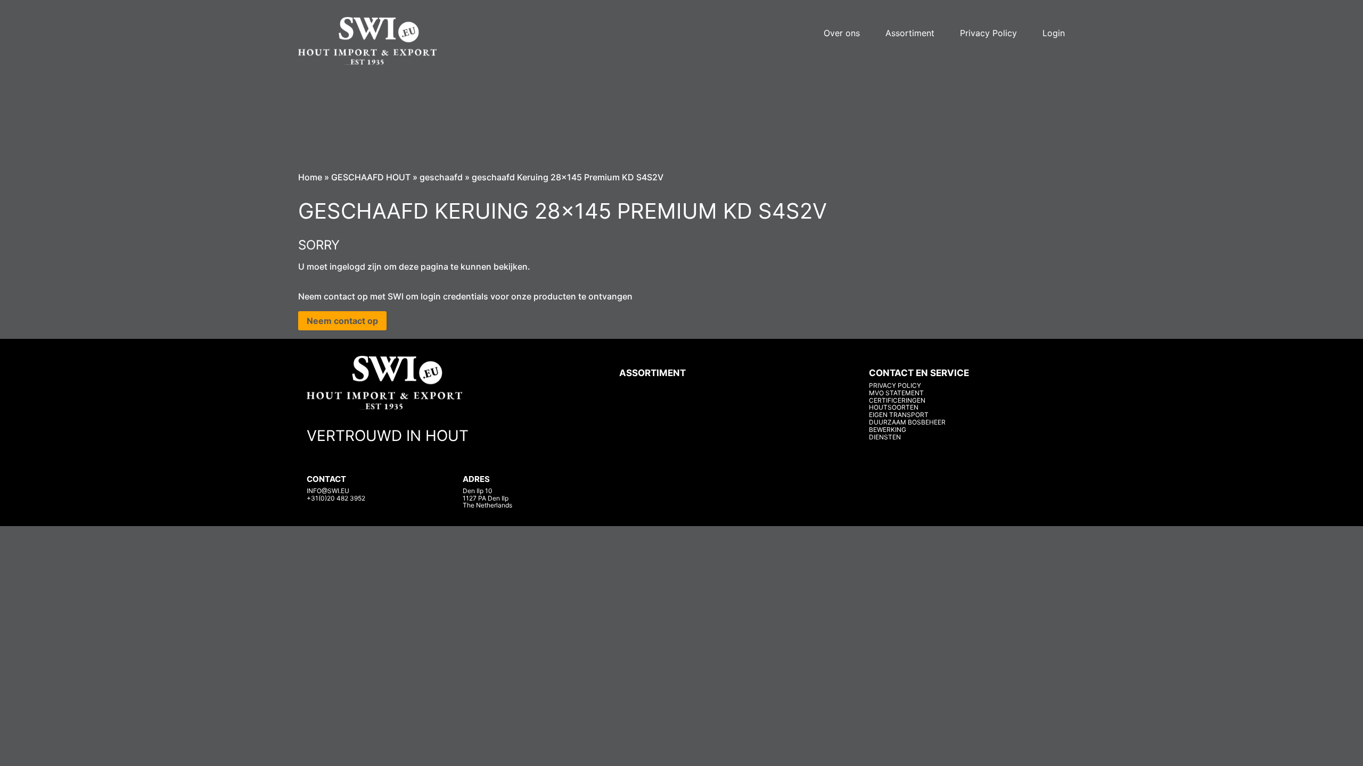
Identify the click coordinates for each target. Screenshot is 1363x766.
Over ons (842, 33)
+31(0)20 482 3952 (336, 498)
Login (1053, 33)
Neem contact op (342, 320)
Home (310, 177)
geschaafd (441, 177)
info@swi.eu (328, 491)
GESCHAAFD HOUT (370, 177)
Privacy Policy (988, 33)
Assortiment (909, 33)
